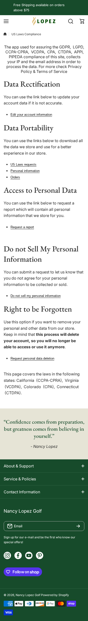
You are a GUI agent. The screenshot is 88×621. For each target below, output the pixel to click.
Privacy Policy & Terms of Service (51, 69)
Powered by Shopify (55, 595)
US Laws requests (23, 164)
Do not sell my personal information (36, 296)
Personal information (25, 171)
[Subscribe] (78, 526)
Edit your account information (31, 114)
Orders (15, 177)
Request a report (22, 227)
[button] (81, 21)
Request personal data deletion (32, 358)
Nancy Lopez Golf (28, 595)
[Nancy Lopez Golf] (44, 21)
